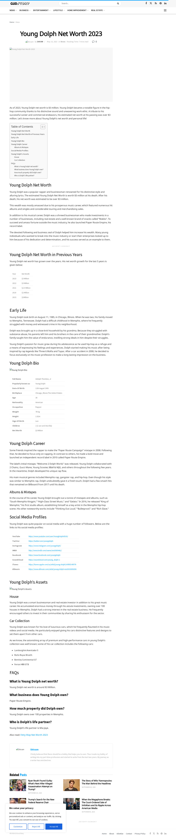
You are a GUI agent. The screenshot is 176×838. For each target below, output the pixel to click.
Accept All (54, 826)
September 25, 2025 (35, 793)
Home (12, 22)
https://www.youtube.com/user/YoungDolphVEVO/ (48, 536)
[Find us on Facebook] (146, 3)
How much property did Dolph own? (27, 172)
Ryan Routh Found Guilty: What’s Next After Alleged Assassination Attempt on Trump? (40, 785)
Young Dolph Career (19, 144)
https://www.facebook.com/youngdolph (44, 555)
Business (24, 10)
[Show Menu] (165, 10)
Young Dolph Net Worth (21, 131)
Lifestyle (58, 10)
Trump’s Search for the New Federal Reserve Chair (41, 801)
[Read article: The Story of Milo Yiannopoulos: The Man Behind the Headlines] (71, 785)
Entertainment (41, 10)
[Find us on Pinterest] (161, 3)
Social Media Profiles (19, 150)
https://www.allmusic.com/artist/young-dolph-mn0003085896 (52, 569)
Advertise (120, 833)
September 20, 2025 (89, 787)
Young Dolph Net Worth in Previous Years (28, 134)
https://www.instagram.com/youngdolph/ (45, 546)
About (111, 833)
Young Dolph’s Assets (20, 154)
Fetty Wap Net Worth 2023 (34, 734)
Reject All (36, 826)
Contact (129, 833)
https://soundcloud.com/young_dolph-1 (44, 560)
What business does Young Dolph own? (28, 169)
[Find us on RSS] (156, 3)
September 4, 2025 (88, 812)
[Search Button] (118, 3)
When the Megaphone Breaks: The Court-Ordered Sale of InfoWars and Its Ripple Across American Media (96, 803)
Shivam (40, 41)
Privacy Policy (140, 833)
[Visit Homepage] (20, 3)
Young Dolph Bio (17, 141)
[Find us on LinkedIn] (165, 3)
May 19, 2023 (52, 41)
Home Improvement (76, 10)
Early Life (15, 137)
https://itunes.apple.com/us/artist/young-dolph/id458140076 (52, 564)
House (16, 157)
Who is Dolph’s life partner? (24, 175)
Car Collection (19, 160)
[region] (36, 818)
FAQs (13, 163)
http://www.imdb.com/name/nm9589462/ (45, 550)
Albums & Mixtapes (21, 147)
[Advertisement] (142, 41)
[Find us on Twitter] (151, 3)
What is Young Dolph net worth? (26, 166)
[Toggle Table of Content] (41, 127)
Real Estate (97, 10)
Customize (18, 826)
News (12, 10)
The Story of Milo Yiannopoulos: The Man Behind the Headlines (97, 782)
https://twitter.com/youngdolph (41, 541)
